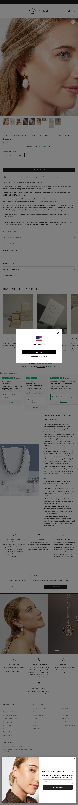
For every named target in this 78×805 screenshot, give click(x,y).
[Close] (58, 332)
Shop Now (39, 352)
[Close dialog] (74, 758)
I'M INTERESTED (58, 787)
